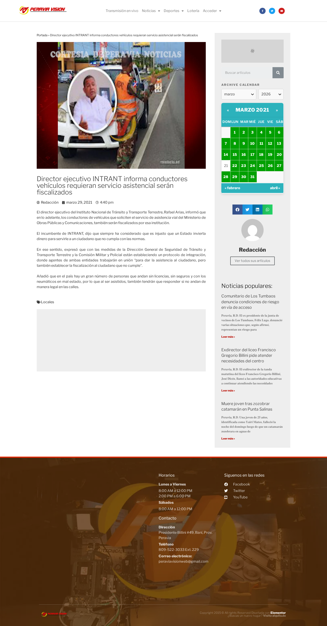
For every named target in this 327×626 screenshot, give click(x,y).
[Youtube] (282, 11)
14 (226, 154)
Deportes (171, 11)
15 (235, 154)
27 (279, 166)
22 (234, 166)
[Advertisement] (121, 340)
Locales (47, 302)
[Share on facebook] (237, 210)
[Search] (278, 72)
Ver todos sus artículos (252, 261)
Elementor (278, 612)
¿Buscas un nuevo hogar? (257, 615)
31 (252, 177)
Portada (42, 35)
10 (252, 143)
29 (234, 177)
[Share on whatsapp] (267, 210)
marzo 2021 (252, 110)
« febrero (232, 188)
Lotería (193, 11)
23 (243, 166)
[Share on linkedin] (257, 210)
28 (225, 177)
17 (252, 154)
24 (252, 166)
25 (261, 166)
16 (244, 154)
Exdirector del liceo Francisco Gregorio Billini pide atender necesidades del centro (248, 355)
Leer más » (228, 336)
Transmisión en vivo (122, 11)
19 (270, 154)
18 (261, 154)
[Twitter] (272, 11)
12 (270, 143)
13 (279, 143)
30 (243, 177)
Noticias (149, 11)
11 (261, 143)
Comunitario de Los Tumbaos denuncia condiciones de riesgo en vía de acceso (250, 301)
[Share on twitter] (247, 210)
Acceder (210, 11)
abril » (275, 188)
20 (279, 154)
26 (270, 166)
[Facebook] (262, 11)
